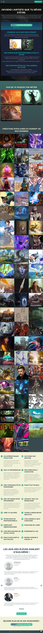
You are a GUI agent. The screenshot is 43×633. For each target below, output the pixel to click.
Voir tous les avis (22, 613)
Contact (30, 631)
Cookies (33, 631)
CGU (23, 631)
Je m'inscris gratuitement (24, 25)
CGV (25, 631)
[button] (2, 585)
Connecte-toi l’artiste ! (25, 27)
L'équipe (27, 631)
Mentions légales (20, 631)
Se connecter (38, 1)
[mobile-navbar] (1, 2)
